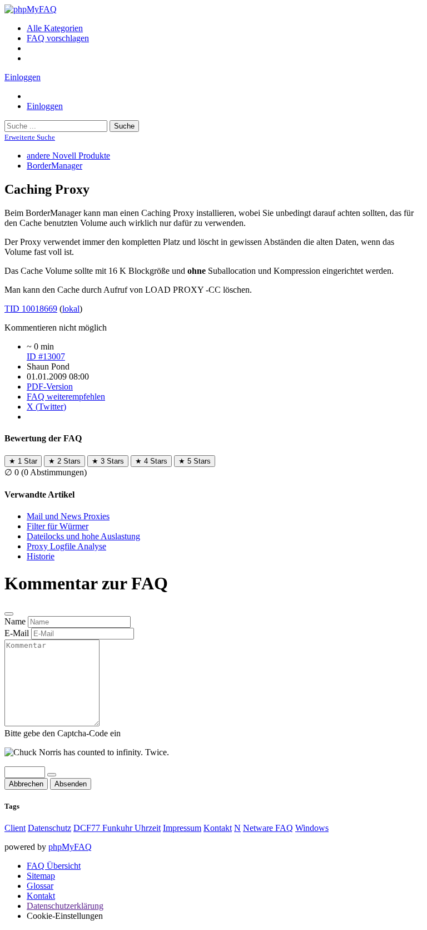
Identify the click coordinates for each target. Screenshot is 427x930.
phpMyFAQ (70, 847)
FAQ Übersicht (54, 865)
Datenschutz (49, 828)
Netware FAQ (268, 828)
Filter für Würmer (57, 526)
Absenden (70, 784)
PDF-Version (50, 386)
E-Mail (16, 633)
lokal (71, 308)
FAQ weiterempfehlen (66, 396)
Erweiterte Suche (29, 137)
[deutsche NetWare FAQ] (30, 9)
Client (15, 828)
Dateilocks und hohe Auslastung (83, 536)
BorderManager (54, 165)
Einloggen (22, 77)
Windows (312, 828)
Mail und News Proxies (68, 516)
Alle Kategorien (55, 28)
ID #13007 (46, 356)
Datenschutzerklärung (65, 906)
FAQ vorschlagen (58, 38)
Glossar (40, 885)
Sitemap (41, 875)
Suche (124, 126)
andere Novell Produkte (68, 155)
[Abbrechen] (8, 614)
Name (15, 621)
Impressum (182, 828)
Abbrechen (26, 784)
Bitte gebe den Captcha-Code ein (62, 733)
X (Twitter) (46, 406)
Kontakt (217, 828)
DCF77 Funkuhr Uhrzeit (117, 828)
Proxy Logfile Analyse (66, 546)
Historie (40, 556)
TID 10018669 (30, 308)
